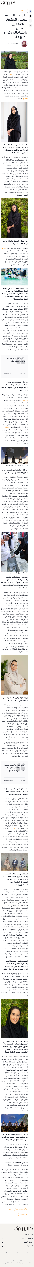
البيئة (14, 829)
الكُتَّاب (29, 1263)
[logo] (8, 3)
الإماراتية (11, 75)
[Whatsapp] (30, 21)
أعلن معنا (19, 1261)
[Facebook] (30, 11)
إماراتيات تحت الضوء (20, 1209)
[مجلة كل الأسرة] (17, 1228)
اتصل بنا (5, 1261)
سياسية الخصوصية (8, 1263)
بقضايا (25, 99)
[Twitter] (30, 16)
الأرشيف (11, 1261)
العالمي (24, 400)
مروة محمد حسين (13, 43)
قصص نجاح (22, 1214)
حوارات (10, 1209)
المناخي (7, 427)
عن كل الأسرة (28, 1261)
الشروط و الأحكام (20, 1263)
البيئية (4, 248)
